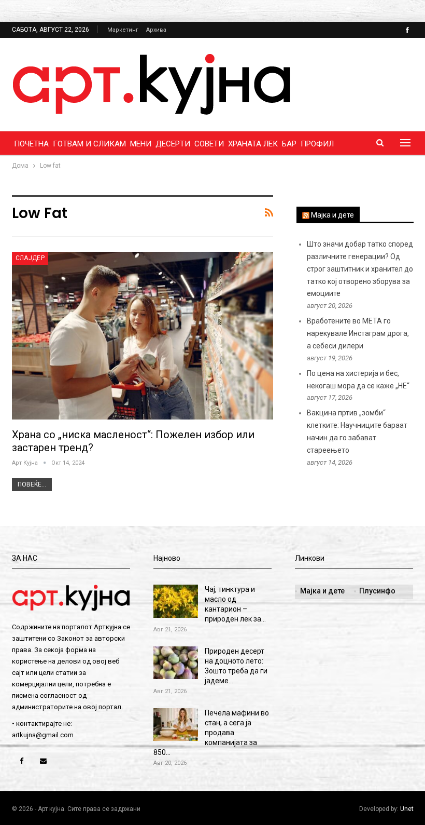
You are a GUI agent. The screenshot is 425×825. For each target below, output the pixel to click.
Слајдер (30, 258)
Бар (289, 143)
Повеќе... (32, 484)
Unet (407, 809)
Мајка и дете (332, 215)
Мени (140, 143)
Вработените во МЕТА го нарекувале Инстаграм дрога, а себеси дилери (358, 333)
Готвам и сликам (89, 143)
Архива (156, 29)
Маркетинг (122, 29)
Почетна (31, 143)
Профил (317, 143)
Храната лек (253, 143)
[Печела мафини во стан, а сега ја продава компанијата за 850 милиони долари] (175, 724)
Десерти (172, 143)
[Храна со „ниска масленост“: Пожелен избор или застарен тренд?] (142, 336)
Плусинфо (377, 591)
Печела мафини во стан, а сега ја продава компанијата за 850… (211, 732)
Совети (209, 143)
